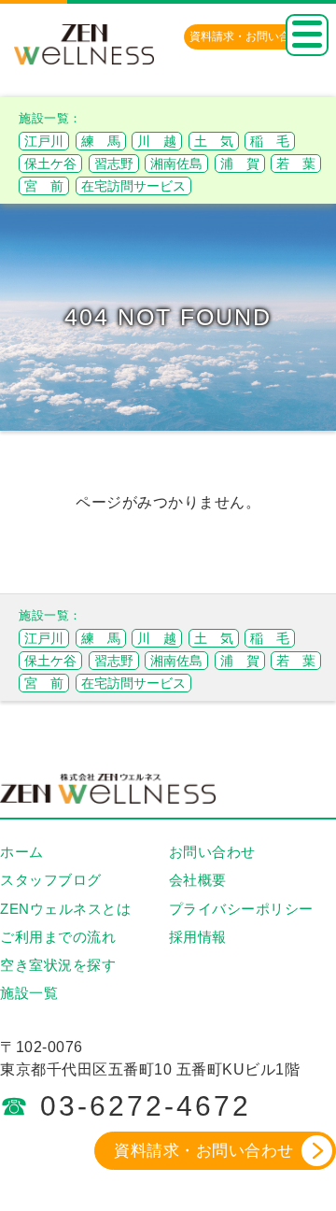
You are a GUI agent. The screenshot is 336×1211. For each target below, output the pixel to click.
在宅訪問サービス (133, 185)
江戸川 (43, 141)
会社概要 (198, 880)
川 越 (156, 141)
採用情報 (198, 937)
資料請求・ (251, 36)
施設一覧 (29, 993)
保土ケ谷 (50, 163)
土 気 (213, 141)
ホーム (22, 852)
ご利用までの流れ (58, 937)
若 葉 (295, 163)
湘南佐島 (176, 163)
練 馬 (100, 141)
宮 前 (43, 185)
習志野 (113, 163)
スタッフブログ (51, 880)
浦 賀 (239, 163)
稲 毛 (269, 141)
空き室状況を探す (58, 965)
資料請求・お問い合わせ (204, 1151)
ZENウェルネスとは (65, 909)
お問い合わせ (212, 852)
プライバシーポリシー (241, 909)
